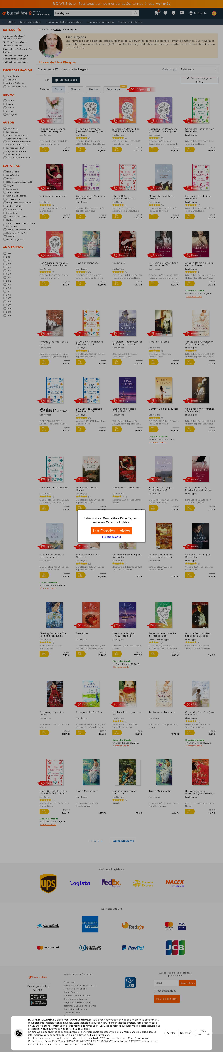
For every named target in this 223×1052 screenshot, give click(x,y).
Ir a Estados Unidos (111, 531)
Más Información (203, 1033)
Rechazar (185, 1033)
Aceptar (171, 1033)
